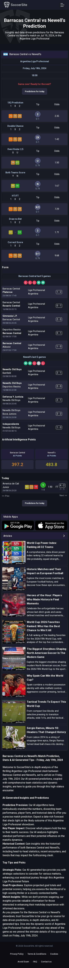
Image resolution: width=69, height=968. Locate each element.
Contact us (46, 961)
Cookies (54, 954)
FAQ (35, 961)
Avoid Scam (23, 961)
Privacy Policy (16, 954)
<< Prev (5, 496)
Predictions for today (34, 91)
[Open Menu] (63, 5)
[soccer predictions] (17, 525)
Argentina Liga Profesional (34, 61)
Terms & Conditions (36, 954)
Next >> (63, 495)
